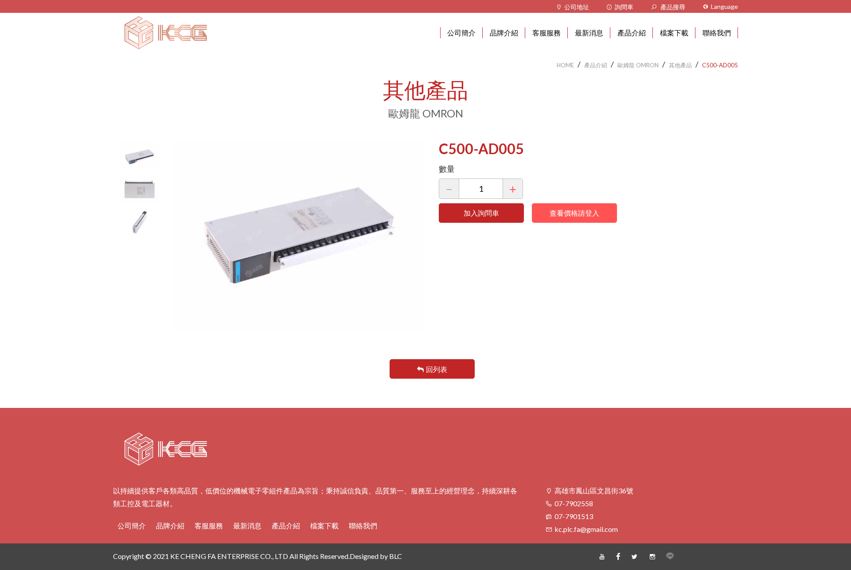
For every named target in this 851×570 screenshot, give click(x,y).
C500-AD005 (720, 65)
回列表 (436, 369)
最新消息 (247, 525)
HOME (565, 65)
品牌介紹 (170, 525)
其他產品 (680, 65)
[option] (140, 157)
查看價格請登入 (574, 213)
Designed (364, 556)
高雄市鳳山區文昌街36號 (593, 490)
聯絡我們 (363, 525)
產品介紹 (595, 65)
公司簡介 (131, 525)
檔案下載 (324, 525)
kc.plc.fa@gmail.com (586, 529)
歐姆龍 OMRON (638, 65)
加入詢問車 (481, 213)
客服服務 (209, 525)
